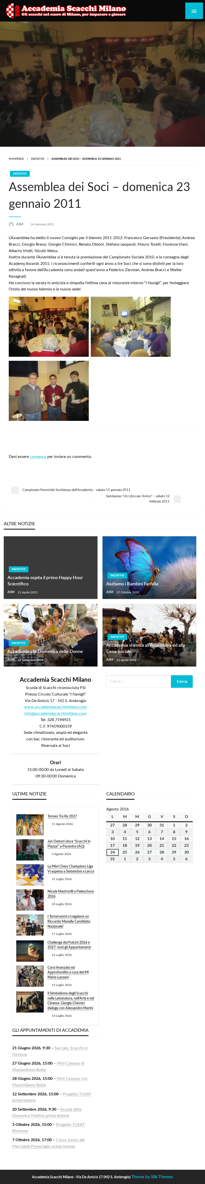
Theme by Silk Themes (152, 1177)
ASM (20, 224)
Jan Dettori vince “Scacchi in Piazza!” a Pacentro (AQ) (69, 844)
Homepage (16, 158)
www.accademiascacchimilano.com (55, 707)
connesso (38, 457)
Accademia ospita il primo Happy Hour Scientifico (45, 581)
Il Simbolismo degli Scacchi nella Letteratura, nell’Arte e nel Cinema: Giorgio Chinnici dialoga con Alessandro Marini (71, 1001)
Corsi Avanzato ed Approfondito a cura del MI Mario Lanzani (68, 972)
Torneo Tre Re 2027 (62, 816)
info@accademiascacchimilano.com (55, 714)
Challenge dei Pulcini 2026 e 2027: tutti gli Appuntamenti (69, 945)
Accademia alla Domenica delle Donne (45, 651)
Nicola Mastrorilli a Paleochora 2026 (71, 894)
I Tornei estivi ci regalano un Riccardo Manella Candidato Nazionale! (69, 921)
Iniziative (37, 158)
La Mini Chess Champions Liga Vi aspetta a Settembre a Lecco (71, 869)
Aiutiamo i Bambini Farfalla (132, 584)
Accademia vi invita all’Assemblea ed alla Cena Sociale (145, 648)
